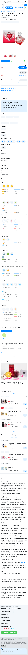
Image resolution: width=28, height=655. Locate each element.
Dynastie (23, 562)
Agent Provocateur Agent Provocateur (17, 422)
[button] (2, 56)
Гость (3, 338)
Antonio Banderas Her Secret (15, 400)
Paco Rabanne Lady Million (14, 411)
